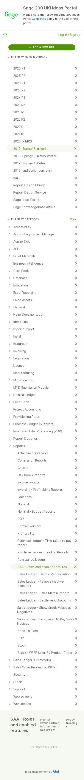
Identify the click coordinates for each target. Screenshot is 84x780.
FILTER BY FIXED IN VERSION (29, 57)
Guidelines (39, 18)
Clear (73, 219)
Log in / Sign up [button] (69, 34)
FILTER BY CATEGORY (25, 219)
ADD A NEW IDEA (43, 47)
